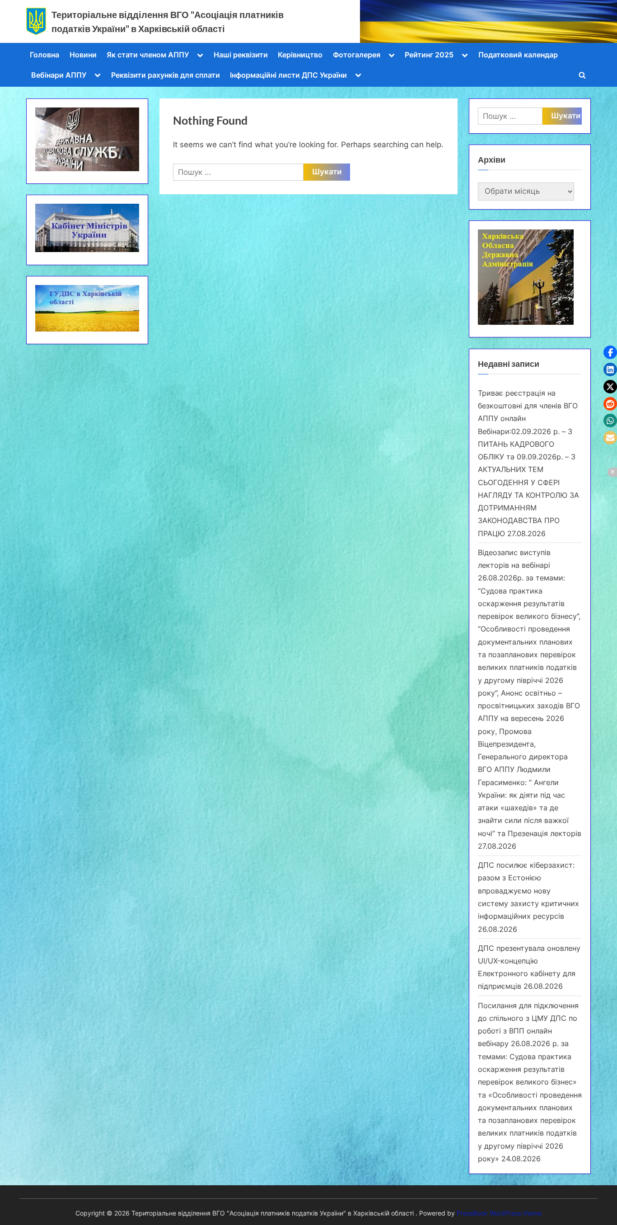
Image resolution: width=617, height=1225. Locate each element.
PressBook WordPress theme (499, 1213)
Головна (44, 54)
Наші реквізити (241, 54)
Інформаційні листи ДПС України (288, 74)
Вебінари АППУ (58, 74)
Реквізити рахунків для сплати (165, 74)
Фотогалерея (356, 54)
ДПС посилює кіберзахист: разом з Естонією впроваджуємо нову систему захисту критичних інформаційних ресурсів (528, 890)
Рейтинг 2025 (429, 54)
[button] (610, 352)
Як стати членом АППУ (148, 54)
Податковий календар (518, 54)
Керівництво (300, 54)
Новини (83, 54)
